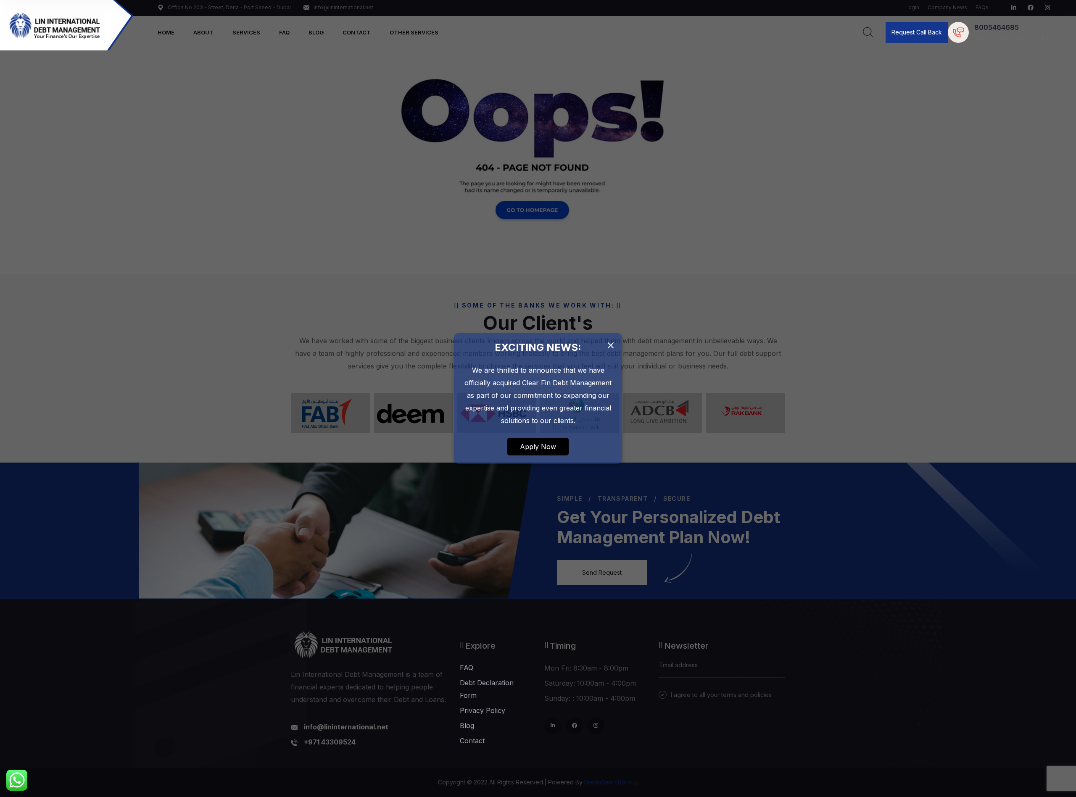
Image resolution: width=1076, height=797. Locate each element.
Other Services (414, 32)
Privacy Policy (482, 710)
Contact (357, 32)
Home (166, 32)
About (203, 32)
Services (246, 32)
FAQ (284, 32)
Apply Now (538, 446)
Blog (316, 32)
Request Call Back (916, 32)
